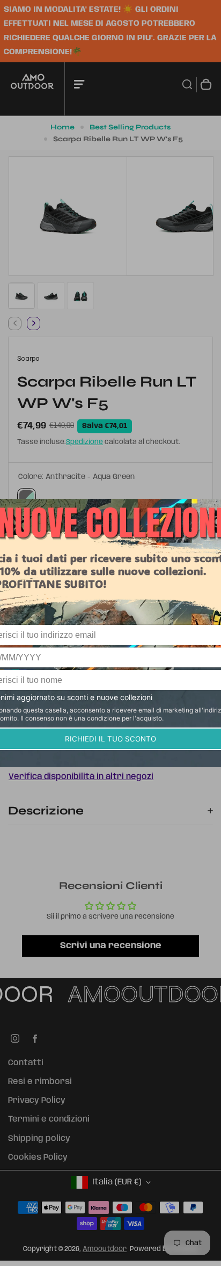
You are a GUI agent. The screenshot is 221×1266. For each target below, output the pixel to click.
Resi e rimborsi (40, 1082)
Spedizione (84, 442)
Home (62, 127)
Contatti (25, 1063)
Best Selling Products (130, 127)
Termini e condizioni (49, 1119)
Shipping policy (39, 1138)
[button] (21, 295)
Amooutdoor (105, 1249)
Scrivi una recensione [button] (110, 945)
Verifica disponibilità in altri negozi (81, 777)
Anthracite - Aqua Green (26, 497)
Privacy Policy (36, 1100)
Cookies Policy (38, 1157)
